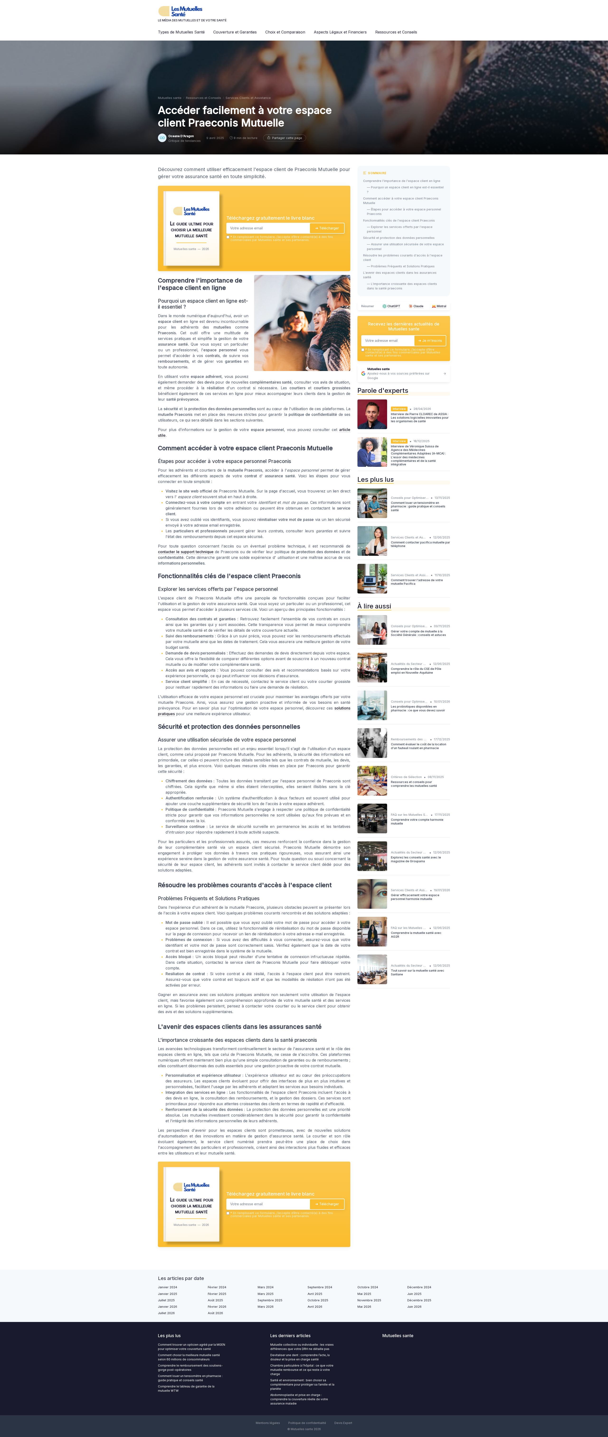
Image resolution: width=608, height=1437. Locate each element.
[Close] (390, 683)
